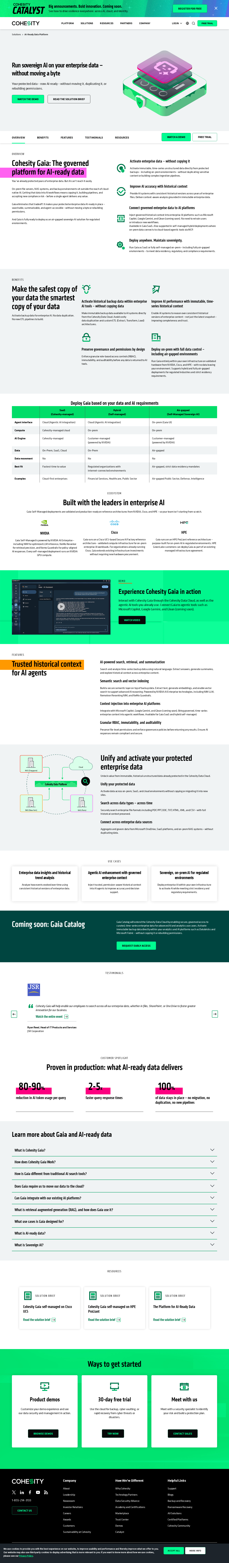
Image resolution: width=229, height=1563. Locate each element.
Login (175, 23)
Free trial (205, 137)
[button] (14, 1014)
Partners (126, 23)
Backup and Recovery (179, 1501)
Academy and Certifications (130, 1507)
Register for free (190, 8)
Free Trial (207, 23)
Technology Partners (126, 1494)
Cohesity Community (179, 1525)
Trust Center (122, 1519)
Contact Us (24, 1510)
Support (172, 1488)
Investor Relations (73, 1507)
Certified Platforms (178, 1519)
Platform (67, 23)
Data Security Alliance (127, 1501)
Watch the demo (28, 99)
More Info (195, 1550)
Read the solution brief (69, 99)
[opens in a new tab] (14, 1492)
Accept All (174, 1550)
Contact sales (182, 1433)
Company (144, 23)
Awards (67, 1519)
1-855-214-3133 (21, 1500)
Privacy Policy (26, 1555)
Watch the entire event (49, 1017)
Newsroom (69, 1501)
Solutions (87, 23)
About (66, 1488)
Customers (69, 1525)
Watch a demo (176, 137)
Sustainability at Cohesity (77, 1532)
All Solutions (175, 1513)
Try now (113, 1433)
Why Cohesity (122, 1488)
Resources (106, 23)
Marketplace (122, 1513)
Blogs (171, 1494)
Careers (67, 1513)
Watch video (132, 620)
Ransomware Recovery (180, 1507)
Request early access (136, 945)
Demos (119, 1525)
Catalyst (119, 1532)
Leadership (69, 1494)
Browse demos (43, 1433)
